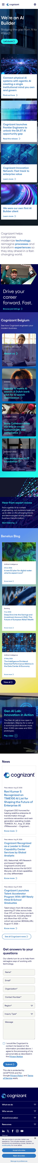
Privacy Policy (16, 1075)
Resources (6, 1124)
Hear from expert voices (17, 502)
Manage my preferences (19, 1161)
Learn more (8, 179)
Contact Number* (13, 997)
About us (9, 353)
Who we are (7, 1111)
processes (21, 244)
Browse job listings (11, 309)
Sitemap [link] (5, 1135)
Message (9, 1022)
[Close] (35, 1138)
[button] (3, 4)
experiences (23, 247)
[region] (19, 1149)
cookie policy (6, 1145)
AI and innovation (10, 1118)
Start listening (8, 523)
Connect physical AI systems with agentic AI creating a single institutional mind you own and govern (19, 84)
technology (23, 240)
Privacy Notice (16, 1056)
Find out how (9, 95)
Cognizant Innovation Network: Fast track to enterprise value (16, 171)
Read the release (10, 139)
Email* (8, 980)
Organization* (11, 989)
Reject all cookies (19, 1156)
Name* (8, 972)
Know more (8, 581)
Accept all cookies (19, 1150)
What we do (7, 1104)
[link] (12, 4)
